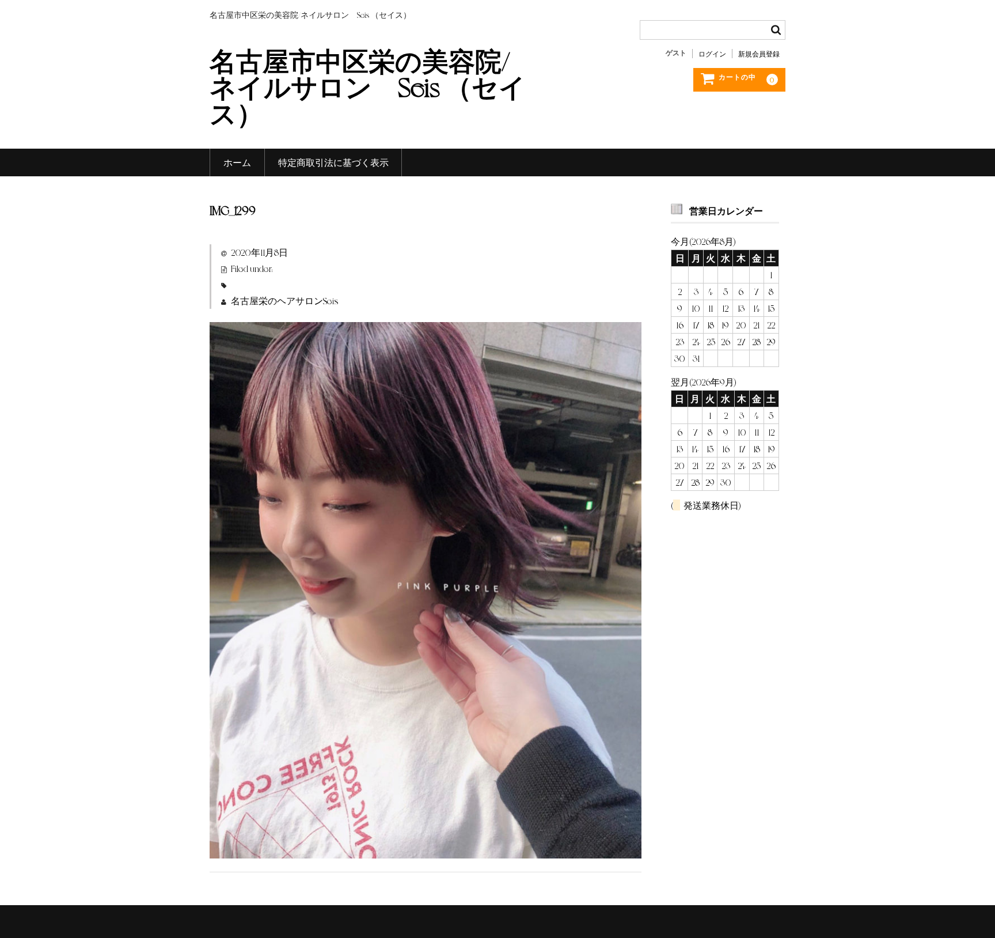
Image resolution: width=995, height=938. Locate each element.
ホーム (237, 162)
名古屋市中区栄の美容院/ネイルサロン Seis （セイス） (368, 86)
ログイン (712, 54)
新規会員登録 (759, 54)
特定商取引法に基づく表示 (333, 162)
